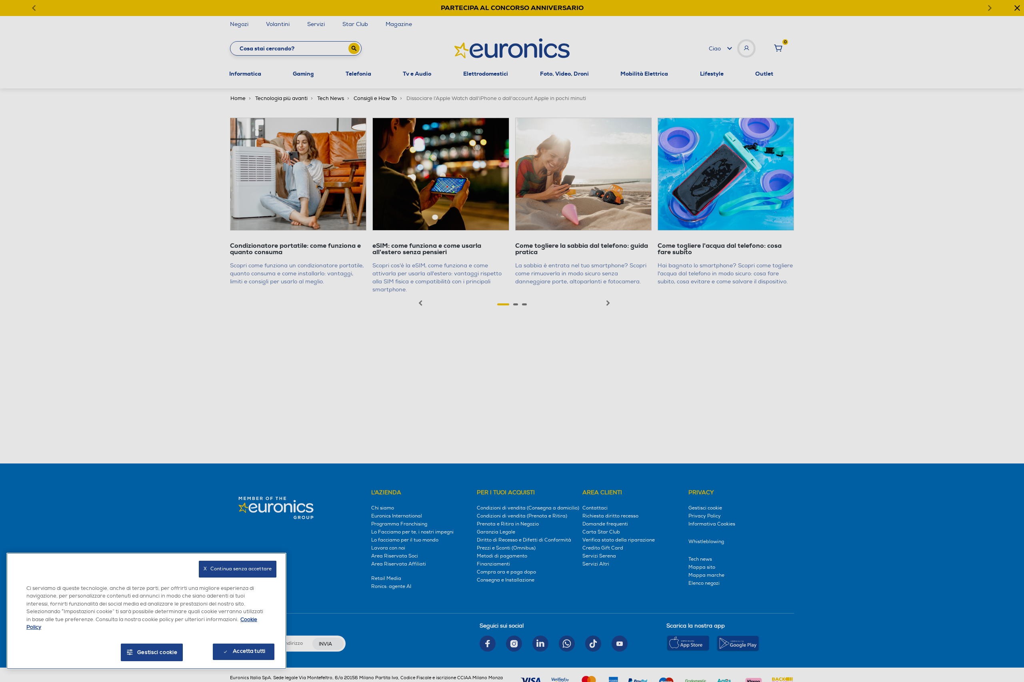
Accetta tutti (249, 651)
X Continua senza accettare (238, 569)
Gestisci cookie (157, 652)
